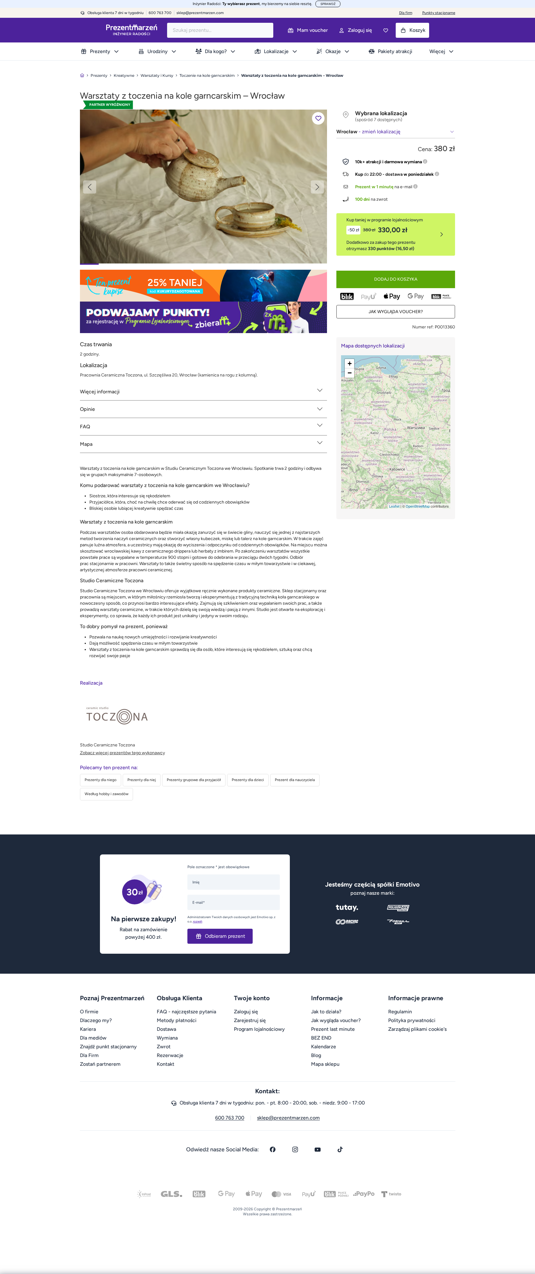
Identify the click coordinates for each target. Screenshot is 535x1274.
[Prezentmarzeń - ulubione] (385, 30)
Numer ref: (423, 327)
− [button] (350, 373)
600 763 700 (229, 1118)
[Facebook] (272, 1149)
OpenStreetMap (418, 506)
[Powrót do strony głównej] (82, 75)
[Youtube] (317, 1149)
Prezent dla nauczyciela (295, 780)
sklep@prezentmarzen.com (200, 13)
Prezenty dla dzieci (248, 780)
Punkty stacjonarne (438, 13)
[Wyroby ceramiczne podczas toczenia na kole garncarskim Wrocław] (203, 186)
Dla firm (405, 13)
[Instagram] (295, 1149)
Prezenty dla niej (141, 780)
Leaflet (394, 506)
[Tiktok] (340, 1149)
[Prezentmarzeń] (131, 30)
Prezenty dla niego (100, 780)
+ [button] (350, 363)
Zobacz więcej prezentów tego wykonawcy (122, 752)
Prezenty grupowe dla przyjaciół (194, 780)
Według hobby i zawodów (106, 794)
